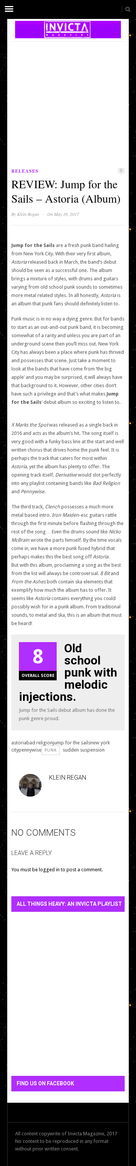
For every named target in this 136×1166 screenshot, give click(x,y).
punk (51, 750)
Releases (25, 171)
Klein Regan (28, 214)
